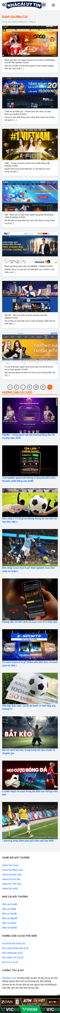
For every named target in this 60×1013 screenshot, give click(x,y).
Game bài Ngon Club (12, 870)
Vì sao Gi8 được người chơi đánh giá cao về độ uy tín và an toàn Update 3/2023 (29, 368)
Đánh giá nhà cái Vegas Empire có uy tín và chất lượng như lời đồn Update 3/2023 (30, 61)
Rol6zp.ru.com (9, 978)
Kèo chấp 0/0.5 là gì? (13, 957)
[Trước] (10, 387)
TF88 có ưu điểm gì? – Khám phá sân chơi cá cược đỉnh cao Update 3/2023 (28, 112)
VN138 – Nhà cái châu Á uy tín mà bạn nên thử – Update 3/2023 (26, 316)
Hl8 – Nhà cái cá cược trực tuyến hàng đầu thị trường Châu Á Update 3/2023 (29, 215)
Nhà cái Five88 (9, 904)
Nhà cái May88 (9, 918)
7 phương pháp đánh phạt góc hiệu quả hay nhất (28, 840)
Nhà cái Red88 (9, 927)
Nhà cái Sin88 (9, 909)
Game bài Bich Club (12, 874)
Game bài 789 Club (11, 883)
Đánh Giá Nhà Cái (19, 22)
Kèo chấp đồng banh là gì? (15, 948)
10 (36, 387)
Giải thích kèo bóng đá (13, 943)
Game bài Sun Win (11, 879)
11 (43, 387)
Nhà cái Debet (9, 923)
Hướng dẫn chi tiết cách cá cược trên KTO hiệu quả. (30, 622)
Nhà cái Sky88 (9, 913)
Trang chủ (6, 22)
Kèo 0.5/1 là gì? (10, 962)
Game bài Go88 (10, 888)
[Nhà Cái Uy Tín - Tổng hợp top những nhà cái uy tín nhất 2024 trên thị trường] (24, 5)
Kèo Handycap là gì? (12, 952)
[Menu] (53, 5)
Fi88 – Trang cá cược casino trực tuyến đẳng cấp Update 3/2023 (27, 164)
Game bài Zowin (10, 865)
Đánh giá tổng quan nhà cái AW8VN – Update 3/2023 (29, 266)
